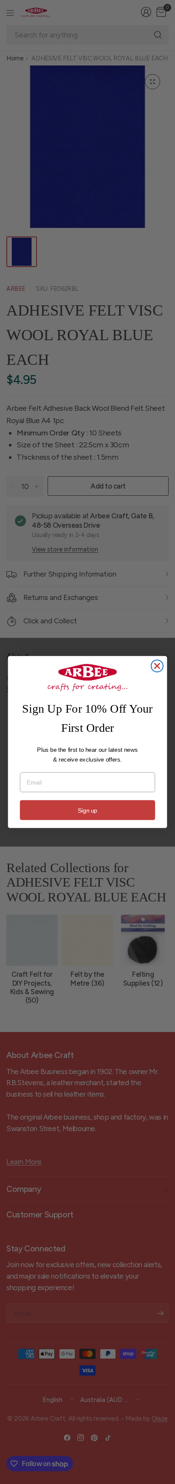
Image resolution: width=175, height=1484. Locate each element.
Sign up (87, 810)
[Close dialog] (157, 666)
